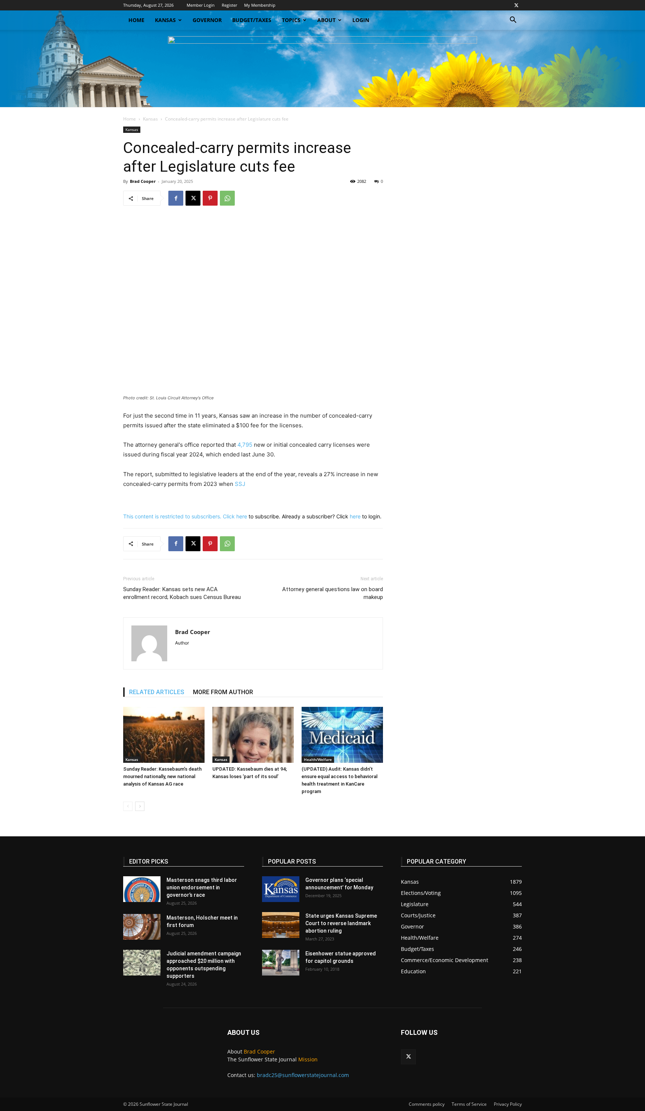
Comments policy (427, 1104)
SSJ (240, 483)
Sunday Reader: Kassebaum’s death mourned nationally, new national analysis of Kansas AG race (162, 776)
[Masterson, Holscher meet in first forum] (142, 927)
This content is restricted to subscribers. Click (179, 516)
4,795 (244, 444)
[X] (516, 5)
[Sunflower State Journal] (322, 68)
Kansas (165, 20)
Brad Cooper (143, 181)
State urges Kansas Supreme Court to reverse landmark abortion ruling (341, 923)
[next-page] (139, 806)
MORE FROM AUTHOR (223, 692)
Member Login (201, 5)
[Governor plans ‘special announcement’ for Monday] (280, 889)
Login (360, 20)
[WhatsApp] (227, 198)
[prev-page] (128, 806)
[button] (513, 20)
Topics (291, 20)
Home (136, 20)
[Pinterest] (210, 198)
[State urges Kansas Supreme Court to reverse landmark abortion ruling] (280, 925)
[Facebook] (175, 198)
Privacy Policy (508, 1104)
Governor (207, 20)
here (241, 516)
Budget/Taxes (251, 20)
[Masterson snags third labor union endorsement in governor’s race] (142, 889)
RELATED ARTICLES (156, 692)
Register (229, 5)
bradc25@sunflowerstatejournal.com (303, 1075)
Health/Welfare (318, 759)
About (326, 20)
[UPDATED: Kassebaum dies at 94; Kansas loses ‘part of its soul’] (253, 735)
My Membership (259, 5)
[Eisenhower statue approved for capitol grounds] (280, 963)
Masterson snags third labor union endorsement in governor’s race (201, 887)
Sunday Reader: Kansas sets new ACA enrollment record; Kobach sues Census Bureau (182, 593)
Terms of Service (469, 1104)
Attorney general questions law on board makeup (332, 593)
